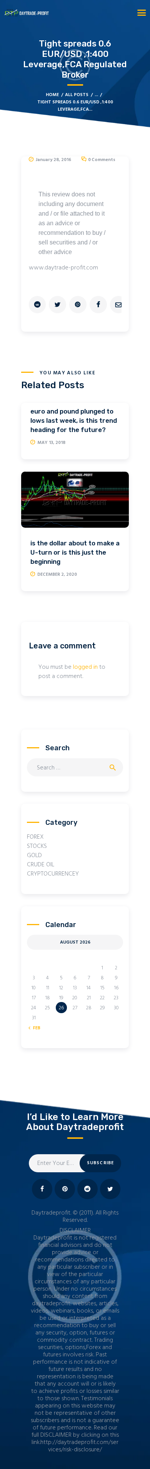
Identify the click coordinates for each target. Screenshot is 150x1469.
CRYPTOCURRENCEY (53, 874)
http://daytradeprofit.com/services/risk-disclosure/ (79, 1446)
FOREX (35, 837)
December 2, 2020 (57, 574)
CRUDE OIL (40, 865)
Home (52, 95)
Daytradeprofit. (51, 1213)
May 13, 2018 (51, 443)
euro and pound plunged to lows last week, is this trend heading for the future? (73, 420)
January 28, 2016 (53, 160)
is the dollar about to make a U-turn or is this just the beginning (75, 552)
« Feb (35, 1028)
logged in (85, 667)
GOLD (34, 856)
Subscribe (100, 1163)
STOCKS (37, 846)
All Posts (76, 95)
